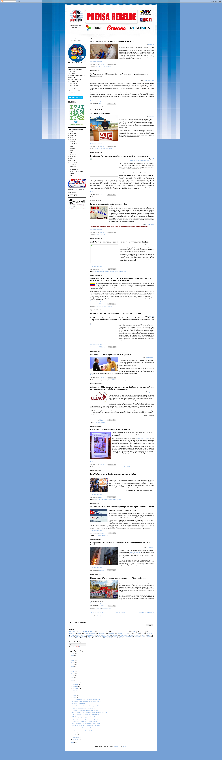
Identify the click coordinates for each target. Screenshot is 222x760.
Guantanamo (115, 106)
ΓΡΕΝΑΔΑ (72, 145)
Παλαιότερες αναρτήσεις (146, 612)
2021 (72, 664)
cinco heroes (98, 380)
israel (126, 633)
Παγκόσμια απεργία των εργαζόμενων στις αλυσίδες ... (86, 714)
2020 (72, 667)
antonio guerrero (99, 467)
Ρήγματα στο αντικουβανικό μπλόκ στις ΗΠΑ (108, 204)
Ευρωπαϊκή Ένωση (80, 636)
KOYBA (71, 131)
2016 (72, 675)
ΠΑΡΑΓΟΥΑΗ (72, 164)
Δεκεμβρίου (76, 682)
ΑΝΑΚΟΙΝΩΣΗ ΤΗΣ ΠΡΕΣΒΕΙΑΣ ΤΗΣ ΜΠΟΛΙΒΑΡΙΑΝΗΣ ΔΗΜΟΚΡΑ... (90, 712)
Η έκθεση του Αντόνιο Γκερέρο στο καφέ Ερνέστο (110, 429)
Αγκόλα (136, 637)
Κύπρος (83, 637)
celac (96, 422)
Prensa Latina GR (73, 81)
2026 (72, 653)
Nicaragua (111, 633)
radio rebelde (113, 637)
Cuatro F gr (72, 92)
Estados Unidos (107, 106)
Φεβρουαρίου (76, 737)
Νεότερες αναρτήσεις (97, 612)
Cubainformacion (89, 633)
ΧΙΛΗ (70, 152)
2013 (72, 742)
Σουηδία (131, 637)
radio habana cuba (97, 637)
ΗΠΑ (70, 175)
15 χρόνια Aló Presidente (100, 113)
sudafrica (116, 636)
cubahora (89, 637)
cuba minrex (98, 535)
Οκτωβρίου (75, 686)
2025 (72, 656)
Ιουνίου (75, 695)
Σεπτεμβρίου (76, 688)
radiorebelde (90, 635)
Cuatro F (137, 633)
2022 (72, 662)
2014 (72, 680)
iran (131, 633)
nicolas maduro (121, 380)
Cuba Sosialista (135, 635)
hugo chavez (114, 149)
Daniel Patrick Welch (135, 552)
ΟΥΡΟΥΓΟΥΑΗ (73, 143)
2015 (72, 677)
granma (103, 422)
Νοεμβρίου (75, 684)
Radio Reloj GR (73, 83)
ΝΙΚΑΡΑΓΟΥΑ (73, 135)
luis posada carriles (111, 499)
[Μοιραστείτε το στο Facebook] (113, 64)
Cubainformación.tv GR (75, 79)
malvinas (71, 636)
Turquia (94, 636)
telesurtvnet (151, 244)
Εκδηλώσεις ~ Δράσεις (75, 40)
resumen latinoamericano (120, 632)
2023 (72, 660)
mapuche (115, 635)
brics (143, 633)
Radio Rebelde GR (74, 85)
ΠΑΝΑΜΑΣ (72, 158)
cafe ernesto (107, 467)
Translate (81, 647)
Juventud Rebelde (149, 357)
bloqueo (97, 234)
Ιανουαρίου (76, 739)
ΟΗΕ (108, 635)
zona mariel (137, 636)
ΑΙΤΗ (70, 168)
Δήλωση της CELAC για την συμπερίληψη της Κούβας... (86, 719)
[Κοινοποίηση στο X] (112, 64)
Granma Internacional (148, 80)
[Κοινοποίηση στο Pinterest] (115, 64)
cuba (96, 66)
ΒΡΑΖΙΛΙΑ (72, 141)
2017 (72, 673)
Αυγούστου (75, 690)
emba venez (98, 306)
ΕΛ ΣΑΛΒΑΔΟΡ (73, 156)
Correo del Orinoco (146, 636)
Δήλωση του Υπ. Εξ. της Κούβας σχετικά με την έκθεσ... (86, 725)
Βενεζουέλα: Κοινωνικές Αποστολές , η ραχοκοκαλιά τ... (86, 705)
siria (97, 635)
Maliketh (116, 746)
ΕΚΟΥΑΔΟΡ (72, 154)
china (120, 633)
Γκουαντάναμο (98, 106)
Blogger (124, 746)
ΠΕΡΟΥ (71, 151)
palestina (101, 633)
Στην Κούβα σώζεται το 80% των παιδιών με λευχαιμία (112, 41)
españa (102, 635)
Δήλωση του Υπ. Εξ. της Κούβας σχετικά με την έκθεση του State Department (122, 507)
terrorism (119, 499)
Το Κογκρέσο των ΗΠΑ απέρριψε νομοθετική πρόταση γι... (87, 701)
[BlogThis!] (110, 64)
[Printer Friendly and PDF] (75, 98)
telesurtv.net (151, 316)
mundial (124, 271)
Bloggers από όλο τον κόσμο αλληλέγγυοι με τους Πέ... (86, 730)
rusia (78, 633)
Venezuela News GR (74, 90)
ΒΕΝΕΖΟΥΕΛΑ (73, 133)
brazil (96, 271)
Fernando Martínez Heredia (126, 636)
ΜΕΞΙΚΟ (71, 137)
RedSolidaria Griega (143, 438)
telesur (72, 632)
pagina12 (82, 635)
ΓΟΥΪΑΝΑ (71, 173)
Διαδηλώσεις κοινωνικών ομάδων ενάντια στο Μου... (85, 710)
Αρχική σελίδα (121, 612)
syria (99, 636)
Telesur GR (72, 71)
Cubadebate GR (73, 73)
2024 (72, 658)
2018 (72, 671)
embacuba (71, 637)
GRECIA (104, 306)
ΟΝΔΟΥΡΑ (72, 160)
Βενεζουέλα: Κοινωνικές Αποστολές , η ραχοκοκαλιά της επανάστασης (119, 156)
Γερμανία (106, 637)
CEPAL (88, 636)
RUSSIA (143, 635)
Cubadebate (151, 44)
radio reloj (74, 635)
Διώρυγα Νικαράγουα (107, 636)
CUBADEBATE (102, 66)
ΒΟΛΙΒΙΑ (71, 147)
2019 (72, 669)
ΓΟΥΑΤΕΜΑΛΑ (73, 162)
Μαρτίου (75, 735)
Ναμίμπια (146, 637)
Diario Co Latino (124, 635)
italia (149, 635)
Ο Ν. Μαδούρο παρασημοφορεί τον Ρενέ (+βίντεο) (110, 354)
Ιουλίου (75, 693)
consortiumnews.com (145, 565)
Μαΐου (74, 697)
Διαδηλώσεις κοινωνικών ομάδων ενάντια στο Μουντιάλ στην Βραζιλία (119, 242)
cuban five (104, 380)
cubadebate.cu (150, 547)
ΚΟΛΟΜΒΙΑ (72, 139)
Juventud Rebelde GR (74, 87)
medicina (108, 66)
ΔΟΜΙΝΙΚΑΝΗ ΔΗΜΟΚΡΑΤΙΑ (76, 172)
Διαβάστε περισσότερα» (96, 61)
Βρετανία (141, 637)
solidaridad (108, 608)
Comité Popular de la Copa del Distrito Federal (110, 271)
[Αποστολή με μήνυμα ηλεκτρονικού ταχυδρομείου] (108, 64)
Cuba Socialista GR (74, 89)
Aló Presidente (98, 149)
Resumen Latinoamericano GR (77, 75)
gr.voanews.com (149, 224)
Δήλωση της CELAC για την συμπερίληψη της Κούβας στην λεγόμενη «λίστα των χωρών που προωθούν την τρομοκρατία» (121, 388)
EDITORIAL (150, 633)
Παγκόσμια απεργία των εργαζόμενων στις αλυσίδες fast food (115, 313)
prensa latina (104, 632)
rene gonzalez (129, 380)
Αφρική (78, 637)
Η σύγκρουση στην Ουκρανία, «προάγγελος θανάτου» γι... (87, 728)
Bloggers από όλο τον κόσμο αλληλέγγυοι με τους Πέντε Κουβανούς (118, 578)
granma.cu (151, 392)
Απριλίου (75, 732)
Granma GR (72, 77)
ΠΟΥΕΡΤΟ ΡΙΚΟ (73, 170)
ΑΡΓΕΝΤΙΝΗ (72, 149)
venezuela (121, 149)
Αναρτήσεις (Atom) (101, 615)
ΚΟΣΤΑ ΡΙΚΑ (72, 166)
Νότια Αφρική (125, 637)
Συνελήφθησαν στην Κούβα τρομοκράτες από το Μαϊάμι (113, 474)
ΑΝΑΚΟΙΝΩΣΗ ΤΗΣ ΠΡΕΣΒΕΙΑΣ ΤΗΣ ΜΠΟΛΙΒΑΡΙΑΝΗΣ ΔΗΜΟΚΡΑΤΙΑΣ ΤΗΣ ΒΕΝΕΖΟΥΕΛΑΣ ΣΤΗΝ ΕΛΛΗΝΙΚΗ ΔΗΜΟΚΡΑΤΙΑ (120, 280)
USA (120, 106)
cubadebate (152, 477)
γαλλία (119, 637)
